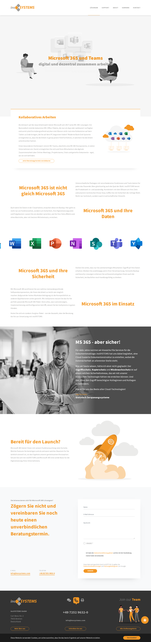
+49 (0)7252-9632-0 (47, 573)
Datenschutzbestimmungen (92, 566)
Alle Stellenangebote (128, 629)
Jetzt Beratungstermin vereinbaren (36, 161)
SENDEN (90, 571)
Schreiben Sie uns (75, 629)
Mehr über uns (20, 629)
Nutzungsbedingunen (111, 566)
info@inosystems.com (20, 573)
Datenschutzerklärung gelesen (103, 553)
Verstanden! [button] (131, 638)
